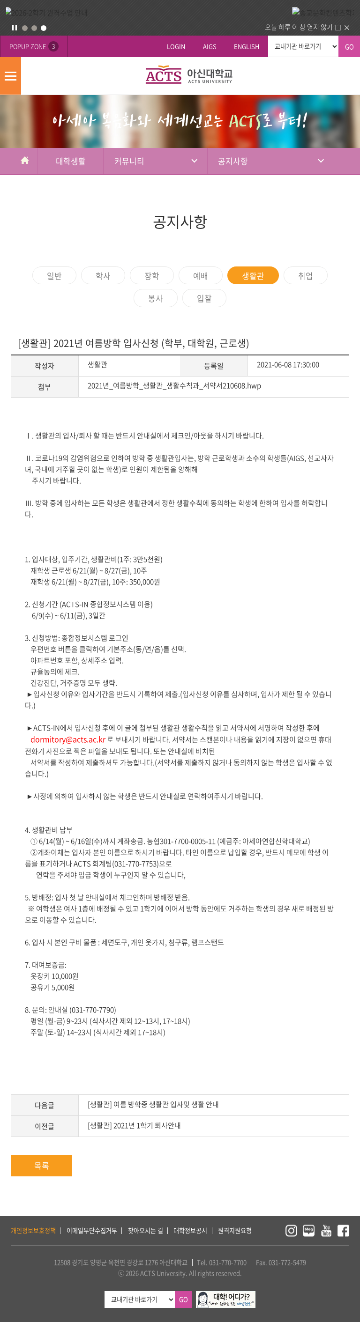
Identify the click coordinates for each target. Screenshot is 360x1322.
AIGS (210, 46)
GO (349, 46)
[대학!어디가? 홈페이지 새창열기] (225, 1296)
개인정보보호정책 (33, 1230)
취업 (305, 275)
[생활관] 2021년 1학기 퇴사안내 (134, 1125)
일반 (54, 275)
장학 (151, 275)
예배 (200, 275)
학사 (103, 275)
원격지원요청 (235, 1230)
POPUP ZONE (32, 46)
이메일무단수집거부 (92, 1230)
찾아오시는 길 (145, 1230)
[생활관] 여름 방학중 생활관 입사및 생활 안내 (153, 1104)
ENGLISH (246, 46)
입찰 (204, 298)
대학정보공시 (190, 1230)
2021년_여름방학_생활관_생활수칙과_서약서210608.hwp (174, 385)
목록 (41, 1165)
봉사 (155, 298)
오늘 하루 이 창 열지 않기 (299, 26)
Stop (14, 27)
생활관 (253, 275)
